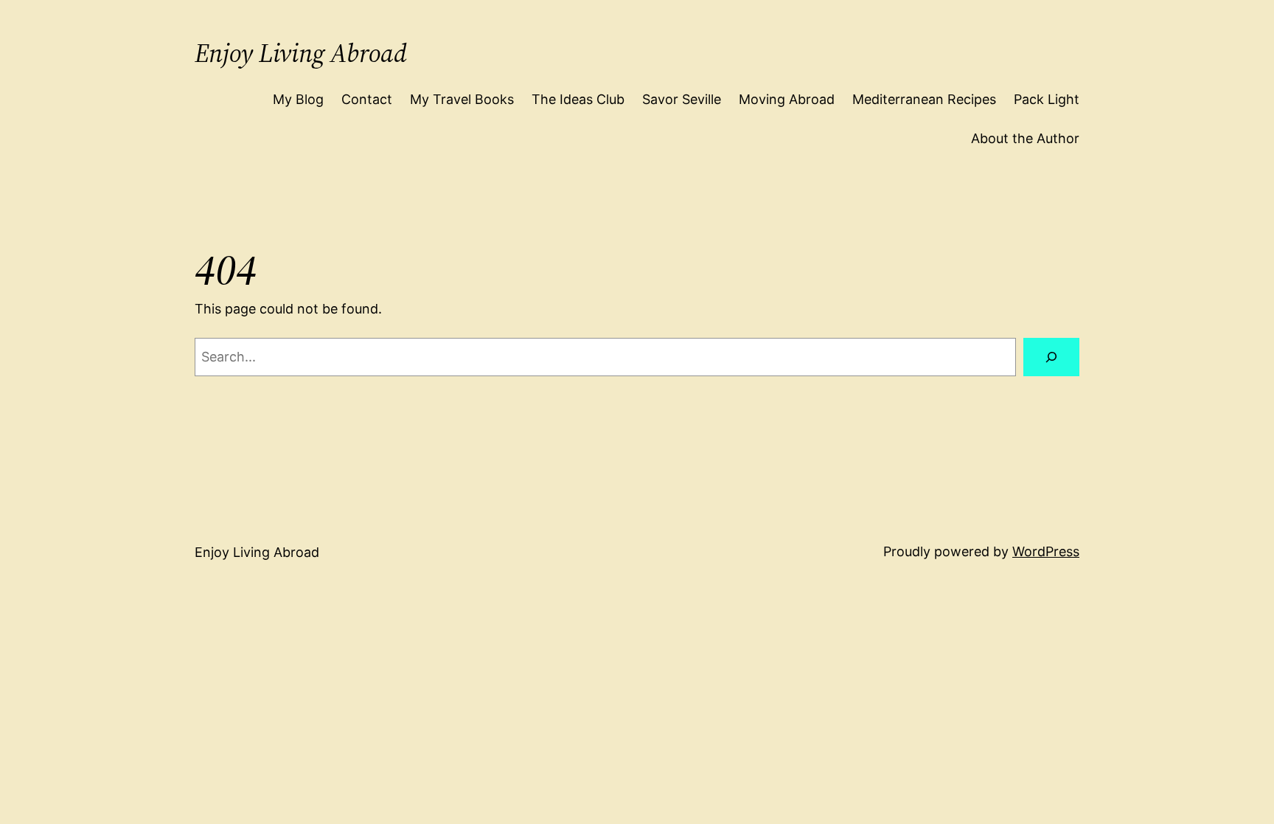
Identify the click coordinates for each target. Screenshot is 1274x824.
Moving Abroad (787, 99)
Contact (366, 99)
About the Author (1025, 138)
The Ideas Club (578, 99)
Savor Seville (681, 99)
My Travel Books (462, 99)
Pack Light (1046, 99)
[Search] (1051, 357)
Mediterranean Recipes (924, 99)
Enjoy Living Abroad (301, 53)
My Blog (298, 99)
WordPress (1045, 551)
